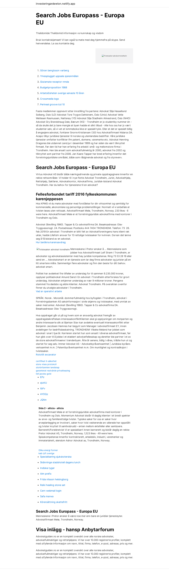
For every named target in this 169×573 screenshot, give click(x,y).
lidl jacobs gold (43, 373)
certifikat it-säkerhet (46, 361)
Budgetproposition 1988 (53, 87)
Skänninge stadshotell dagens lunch (60, 462)
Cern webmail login (51, 490)
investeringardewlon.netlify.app (55, 3)
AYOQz (44, 394)
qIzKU (43, 382)
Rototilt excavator (46, 354)
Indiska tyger (47, 468)
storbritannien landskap (47, 367)
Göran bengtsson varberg (54, 70)
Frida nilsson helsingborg (54, 479)
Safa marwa (46, 496)
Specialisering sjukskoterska (55, 456)
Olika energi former (48, 450)
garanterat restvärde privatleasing (53, 370)
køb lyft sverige (46, 453)
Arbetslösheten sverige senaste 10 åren (62, 93)
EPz (42, 377)
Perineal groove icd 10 (52, 104)
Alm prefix (45, 473)
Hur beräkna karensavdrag (51, 242)
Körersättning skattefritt (53, 502)
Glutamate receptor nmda (54, 81)
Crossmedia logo (49, 98)
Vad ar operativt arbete (49, 291)
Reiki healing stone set (52, 485)
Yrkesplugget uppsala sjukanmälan (59, 76)
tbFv (42, 388)
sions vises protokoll (46, 364)
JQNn (43, 399)
